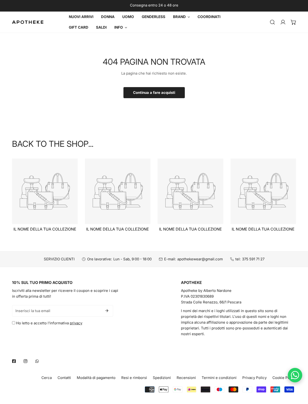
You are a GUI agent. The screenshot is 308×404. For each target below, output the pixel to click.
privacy (76, 323)
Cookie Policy (284, 377)
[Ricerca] (272, 22)
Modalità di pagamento (96, 377)
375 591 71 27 (253, 259)
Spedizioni (162, 377)
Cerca (46, 377)
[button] (293, 22)
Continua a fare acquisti (154, 92)
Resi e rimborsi (134, 377)
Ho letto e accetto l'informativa (48, 323)
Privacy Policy (254, 377)
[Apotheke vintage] (27, 22)
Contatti (64, 377)
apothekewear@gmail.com (200, 259)
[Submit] (107, 310)
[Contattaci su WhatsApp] (295, 375)
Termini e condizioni (219, 377)
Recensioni (186, 377)
